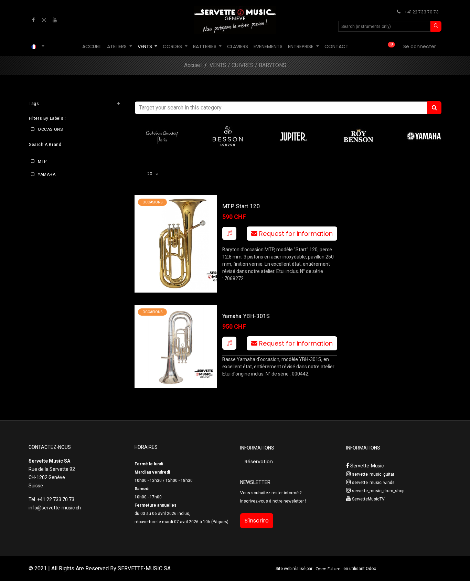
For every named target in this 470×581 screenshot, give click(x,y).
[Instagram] (44, 20)
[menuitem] (91, 46)
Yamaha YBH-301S (246, 316)
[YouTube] (55, 20)
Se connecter (419, 46)
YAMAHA (47, 174)
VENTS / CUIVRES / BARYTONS (248, 65)
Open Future (328, 569)
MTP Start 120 (241, 206)
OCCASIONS (50, 129)
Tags (34, 103)
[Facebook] (33, 20)
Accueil (193, 65)
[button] (229, 233)
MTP (42, 161)
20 (150, 174)
